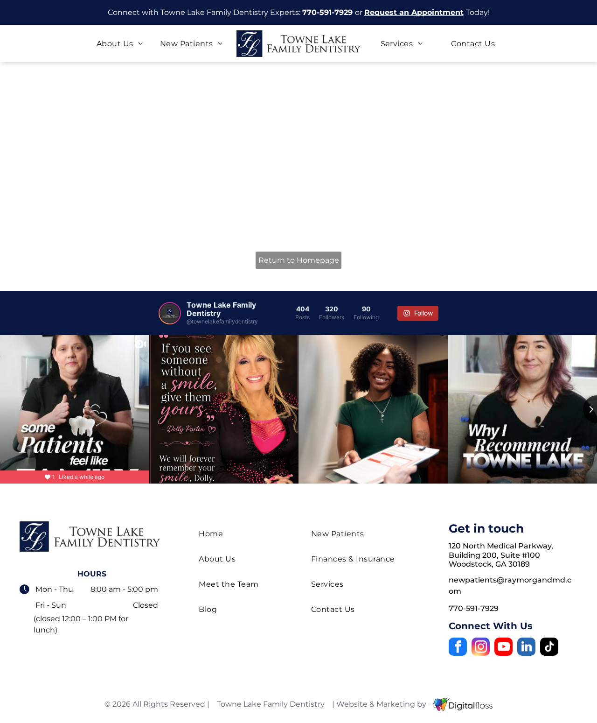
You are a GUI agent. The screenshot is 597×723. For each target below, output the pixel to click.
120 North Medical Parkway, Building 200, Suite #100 (501, 550)
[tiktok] (549, 648)
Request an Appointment (414, 12)
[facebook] (458, 648)
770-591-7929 (327, 12)
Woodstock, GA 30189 (489, 564)
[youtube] (503, 648)
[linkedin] (526, 648)
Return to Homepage (298, 260)
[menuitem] (120, 43)
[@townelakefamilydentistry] (169, 313)
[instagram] (481, 648)
